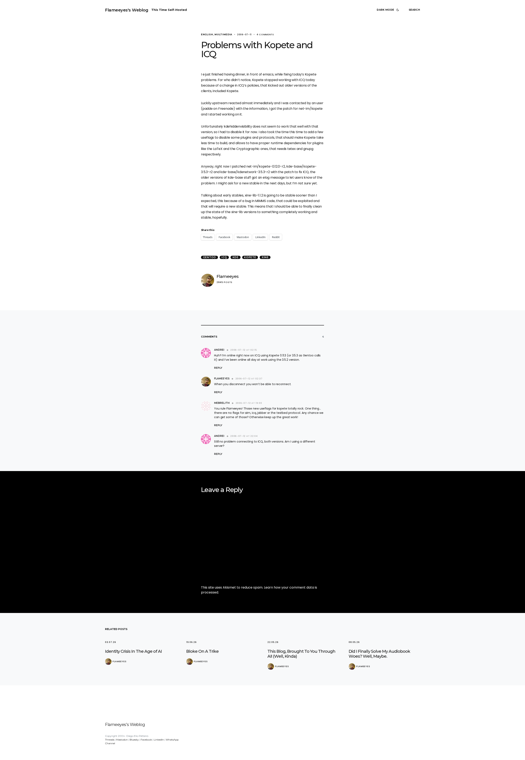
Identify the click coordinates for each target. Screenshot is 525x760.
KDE (236, 257)
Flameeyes (228, 276)
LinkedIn (159, 739)
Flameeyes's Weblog (126, 10)
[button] (388, 10)
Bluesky (134, 739)
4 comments (265, 34)
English (207, 34)
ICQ (224, 257)
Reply (218, 367)
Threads (109, 739)
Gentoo (209, 257)
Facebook (146, 739)
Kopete (250, 257)
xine (265, 257)
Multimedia (223, 34)
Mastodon (122, 739)
